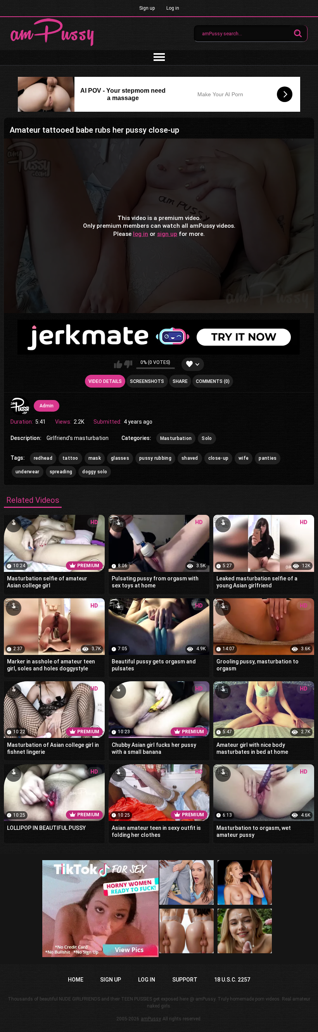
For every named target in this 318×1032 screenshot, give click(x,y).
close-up (218, 458)
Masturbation (176, 438)
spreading (61, 471)
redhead (43, 458)
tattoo (70, 458)
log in (140, 233)
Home (75, 980)
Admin (47, 406)
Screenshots (147, 381)
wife (243, 458)
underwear (28, 471)
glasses (120, 458)
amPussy (151, 1019)
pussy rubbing (155, 458)
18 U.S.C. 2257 (232, 980)
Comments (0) (213, 381)
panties (268, 458)
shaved (189, 458)
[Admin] (20, 406)
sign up (167, 233)
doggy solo (94, 471)
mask (94, 458)
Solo (207, 438)
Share (180, 381)
